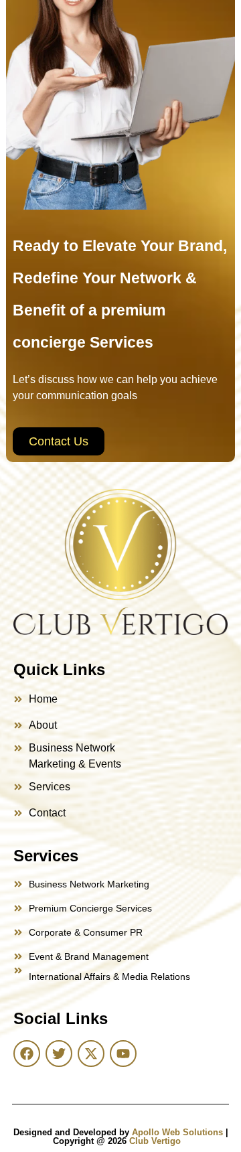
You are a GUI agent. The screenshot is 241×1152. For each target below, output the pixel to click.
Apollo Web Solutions (177, 1132)
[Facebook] (26, 1053)
